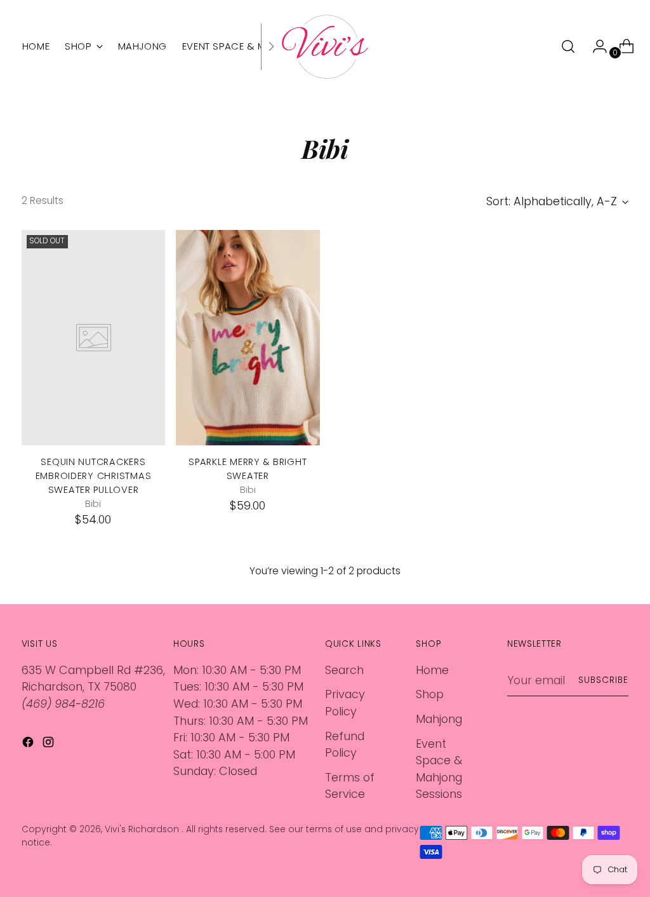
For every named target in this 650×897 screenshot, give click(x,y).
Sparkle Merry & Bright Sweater (248, 468)
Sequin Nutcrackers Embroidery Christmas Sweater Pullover (94, 475)
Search (344, 670)
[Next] (271, 46)
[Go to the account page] (594, 46)
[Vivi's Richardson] (325, 47)
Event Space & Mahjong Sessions (439, 769)
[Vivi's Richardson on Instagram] (49, 744)
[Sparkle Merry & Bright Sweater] (247, 338)
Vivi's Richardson (143, 829)
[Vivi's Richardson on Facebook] (29, 744)
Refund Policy (344, 744)
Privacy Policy (345, 702)
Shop (430, 694)
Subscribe (603, 680)
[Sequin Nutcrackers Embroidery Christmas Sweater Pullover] (93, 338)
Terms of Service (350, 785)
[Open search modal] (568, 46)
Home (432, 670)
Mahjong (439, 719)
